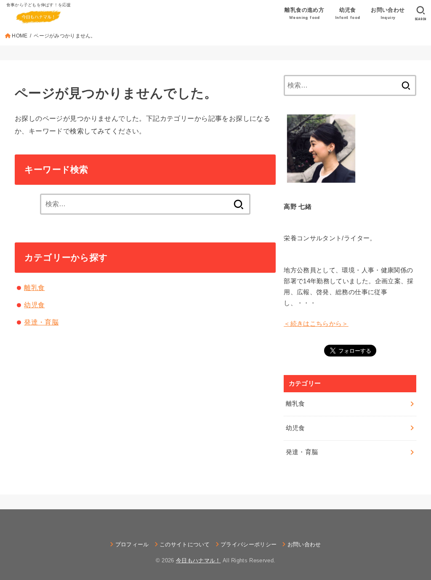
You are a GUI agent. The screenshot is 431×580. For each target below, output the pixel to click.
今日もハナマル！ (198, 560)
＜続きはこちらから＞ (316, 323)
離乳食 (34, 287)
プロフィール (132, 544)
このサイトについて (185, 544)
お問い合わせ (304, 544)
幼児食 (34, 305)
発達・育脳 (41, 322)
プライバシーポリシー (249, 544)
